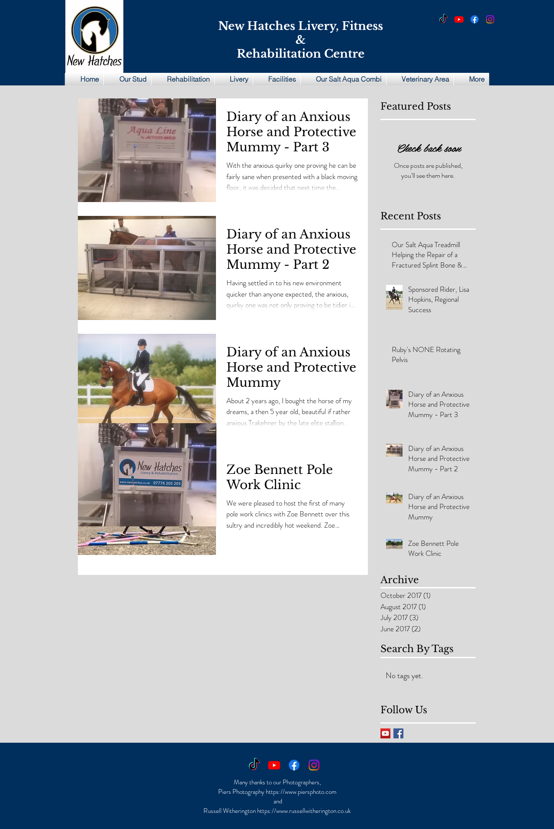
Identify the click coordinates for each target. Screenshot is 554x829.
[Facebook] (474, 19)
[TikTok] (443, 19)
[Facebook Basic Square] (398, 733)
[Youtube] (459, 19)
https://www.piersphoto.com (301, 791)
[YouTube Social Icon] (385, 733)
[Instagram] (490, 19)
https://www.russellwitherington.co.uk (304, 811)
